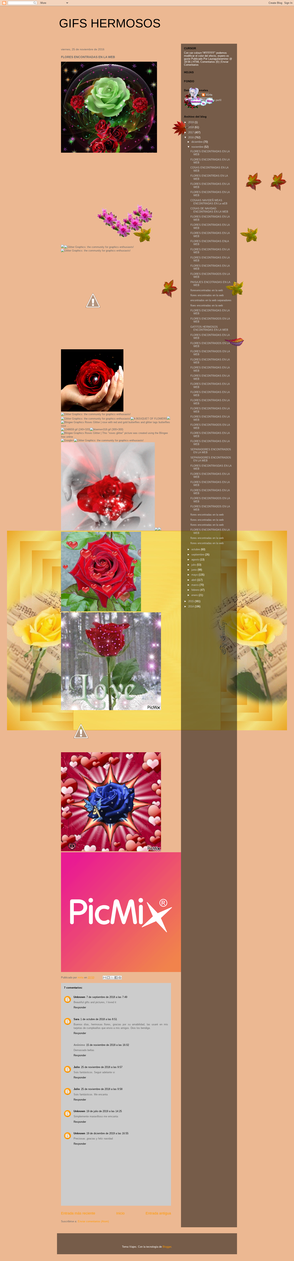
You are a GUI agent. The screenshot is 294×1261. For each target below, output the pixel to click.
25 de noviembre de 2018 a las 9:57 (101, 1067)
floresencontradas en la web (206, 290)
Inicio (120, 1213)
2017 (191, 132)
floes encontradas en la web (206, 305)
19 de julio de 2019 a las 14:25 (104, 1111)
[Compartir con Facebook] (116, 978)
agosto (195, 559)
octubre (196, 549)
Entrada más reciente (78, 1213)
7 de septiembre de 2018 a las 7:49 (106, 997)
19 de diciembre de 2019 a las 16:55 (107, 1133)
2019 (191, 122)
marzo (195, 584)
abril (194, 579)
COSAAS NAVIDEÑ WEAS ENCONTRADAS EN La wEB (208, 202)
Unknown (79, 997)
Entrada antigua (158, 1213)
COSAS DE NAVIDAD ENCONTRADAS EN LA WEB (209, 210)
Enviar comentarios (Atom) (93, 1221)
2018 (191, 127)
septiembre (198, 554)
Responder (80, 1007)
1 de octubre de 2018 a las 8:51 (98, 1019)
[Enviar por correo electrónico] (105, 978)
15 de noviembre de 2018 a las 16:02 (107, 1044)
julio (194, 564)
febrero (195, 589)
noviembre (197, 146)
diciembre (197, 141)
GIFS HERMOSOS (110, 23)
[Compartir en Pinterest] (120, 978)
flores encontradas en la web (207, 514)
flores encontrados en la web (207, 295)
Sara (76, 1019)
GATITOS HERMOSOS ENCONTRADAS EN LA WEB (209, 328)
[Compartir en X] (112, 978)
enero (195, 595)
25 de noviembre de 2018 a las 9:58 (101, 1089)
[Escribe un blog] (108, 978)
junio (194, 569)
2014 (191, 606)
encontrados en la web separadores (210, 300)
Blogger (167, 1246)
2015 (191, 601)
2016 (191, 137)
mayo (195, 574)
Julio (77, 1067)
